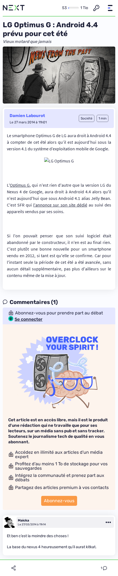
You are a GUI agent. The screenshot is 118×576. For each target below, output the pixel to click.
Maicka (23, 520)
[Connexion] (96, 8)
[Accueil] (14, 8)
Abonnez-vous (59, 500)
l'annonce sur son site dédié (60, 205)
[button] (110, 8)
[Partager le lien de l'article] (13, 568)
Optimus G (20, 185)
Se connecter (29, 319)
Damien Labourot (27, 115)
